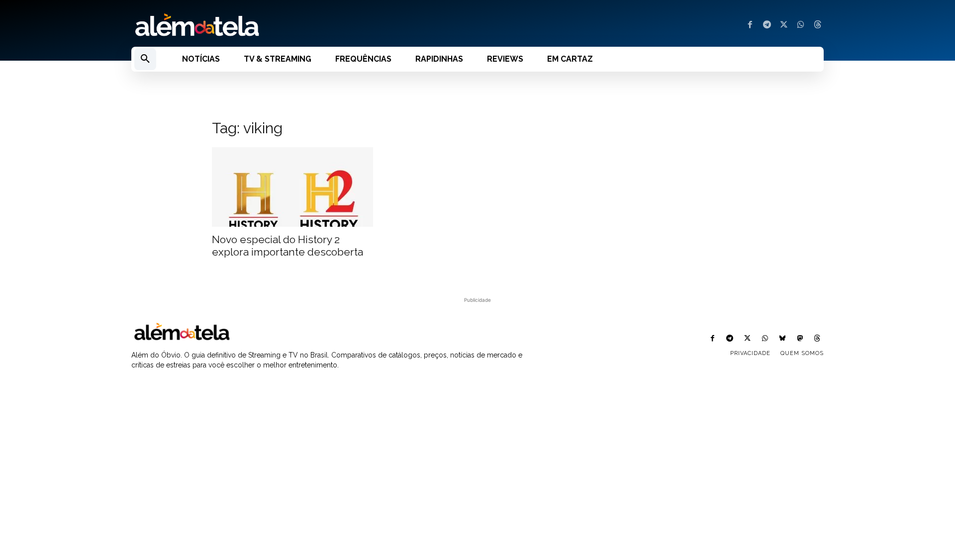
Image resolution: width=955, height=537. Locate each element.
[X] (784, 25)
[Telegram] (767, 25)
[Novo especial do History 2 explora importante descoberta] (292, 187)
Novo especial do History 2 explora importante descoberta (287, 245)
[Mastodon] (800, 339)
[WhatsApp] (801, 25)
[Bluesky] (782, 339)
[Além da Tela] (298, 25)
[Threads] (818, 25)
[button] (145, 59)
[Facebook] (750, 25)
